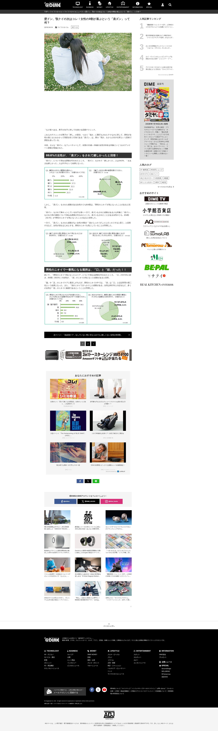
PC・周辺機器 (49, 665)
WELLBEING (166, 671)
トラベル (111, 660)
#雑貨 (166, 178)
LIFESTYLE (114, 651)
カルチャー (137, 657)
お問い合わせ (161, 688)
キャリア (70, 654)
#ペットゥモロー (147, 182)
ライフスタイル (56, 12)
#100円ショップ (156, 170)
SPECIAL (165, 665)
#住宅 (164, 182)
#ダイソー (154, 174)
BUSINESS (73, 651)
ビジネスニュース (73, 665)
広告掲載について (160, 691)
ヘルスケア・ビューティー (116, 668)
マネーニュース (93, 665)
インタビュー (71, 663)
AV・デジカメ (49, 654)
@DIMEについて (115, 688)
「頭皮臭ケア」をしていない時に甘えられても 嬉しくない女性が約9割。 (88, 335)
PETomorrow (166, 674)
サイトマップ (126, 688)
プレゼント (163, 657)
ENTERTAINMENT (143, 651)
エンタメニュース (140, 663)
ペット (110, 671)
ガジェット (48, 663)
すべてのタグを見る (165, 187)
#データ (75, 27)
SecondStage (166, 668)
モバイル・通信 (49, 657)
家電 (45, 660)
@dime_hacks (113, 501)
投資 (89, 657)
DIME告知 (162, 654)
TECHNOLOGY (53, 651)
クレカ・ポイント (93, 663)
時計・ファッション (114, 665)
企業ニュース (167, 662)
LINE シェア (96, 481)
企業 (68, 657)
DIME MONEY (92, 654)
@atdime (66, 501)
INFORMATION (168, 651)
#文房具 (158, 178)
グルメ (110, 657)
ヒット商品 (71, 660)
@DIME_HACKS (90, 501)
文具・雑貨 (111, 663)
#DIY (157, 182)
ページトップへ (109, 626)
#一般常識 (144, 170)
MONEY (93, 651)
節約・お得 (91, 660)
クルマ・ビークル (114, 654)
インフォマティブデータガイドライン (143, 688)
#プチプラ (144, 174)
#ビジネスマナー (147, 178)
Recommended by (111, 471)
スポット (137, 654)
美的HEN (165, 677)
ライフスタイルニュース (73, 12)
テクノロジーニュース (51, 668)
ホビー (136, 660)
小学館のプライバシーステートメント (142, 691)
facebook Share (80, 481)
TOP (46, 12)
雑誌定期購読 (125, 691)
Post (88, 481)
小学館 (117, 691)
